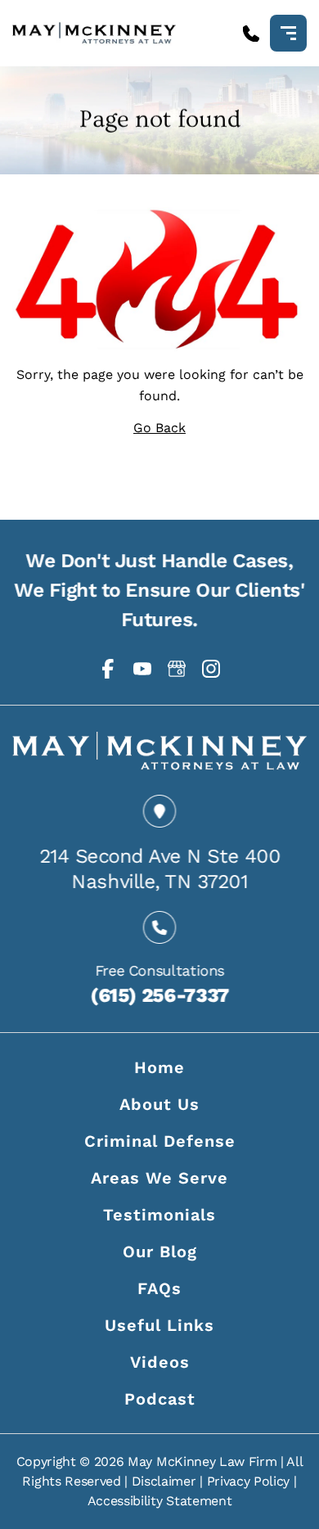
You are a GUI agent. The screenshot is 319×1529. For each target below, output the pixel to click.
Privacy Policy (248, 1481)
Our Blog (160, 1251)
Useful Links (159, 1325)
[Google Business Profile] (177, 669)
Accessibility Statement (160, 1501)
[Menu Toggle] (288, 33)
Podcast (159, 1399)
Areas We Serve (159, 1178)
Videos (160, 1362)
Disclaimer (164, 1481)
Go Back (159, 427)
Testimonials (159, 1215)
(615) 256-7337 (159, 994)
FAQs (159, 1288)
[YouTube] (142, 669)
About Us (159, 1104)
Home (159, 1067)
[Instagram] (211, 669)
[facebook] (108, 669)
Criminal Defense (160, 1141)
